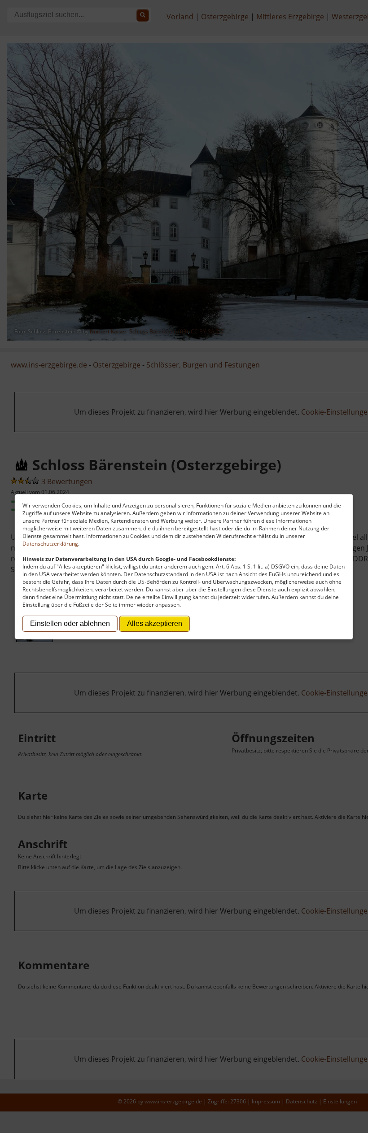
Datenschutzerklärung (50, 543)
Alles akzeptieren (154, 623)
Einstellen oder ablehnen (70, 623)
